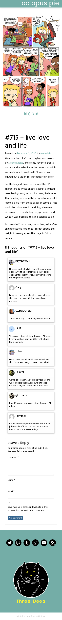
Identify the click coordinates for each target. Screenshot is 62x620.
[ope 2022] (37, 114)
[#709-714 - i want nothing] (29, 114)
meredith (46, 153)
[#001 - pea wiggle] (25, 114)
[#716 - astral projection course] (31, 61)
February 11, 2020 (26, 153)
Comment (13, 457)
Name (10, 480)
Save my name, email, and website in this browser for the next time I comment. (27, 509)
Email (10, 491)
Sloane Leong (15, 163)
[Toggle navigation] (6, 3)
